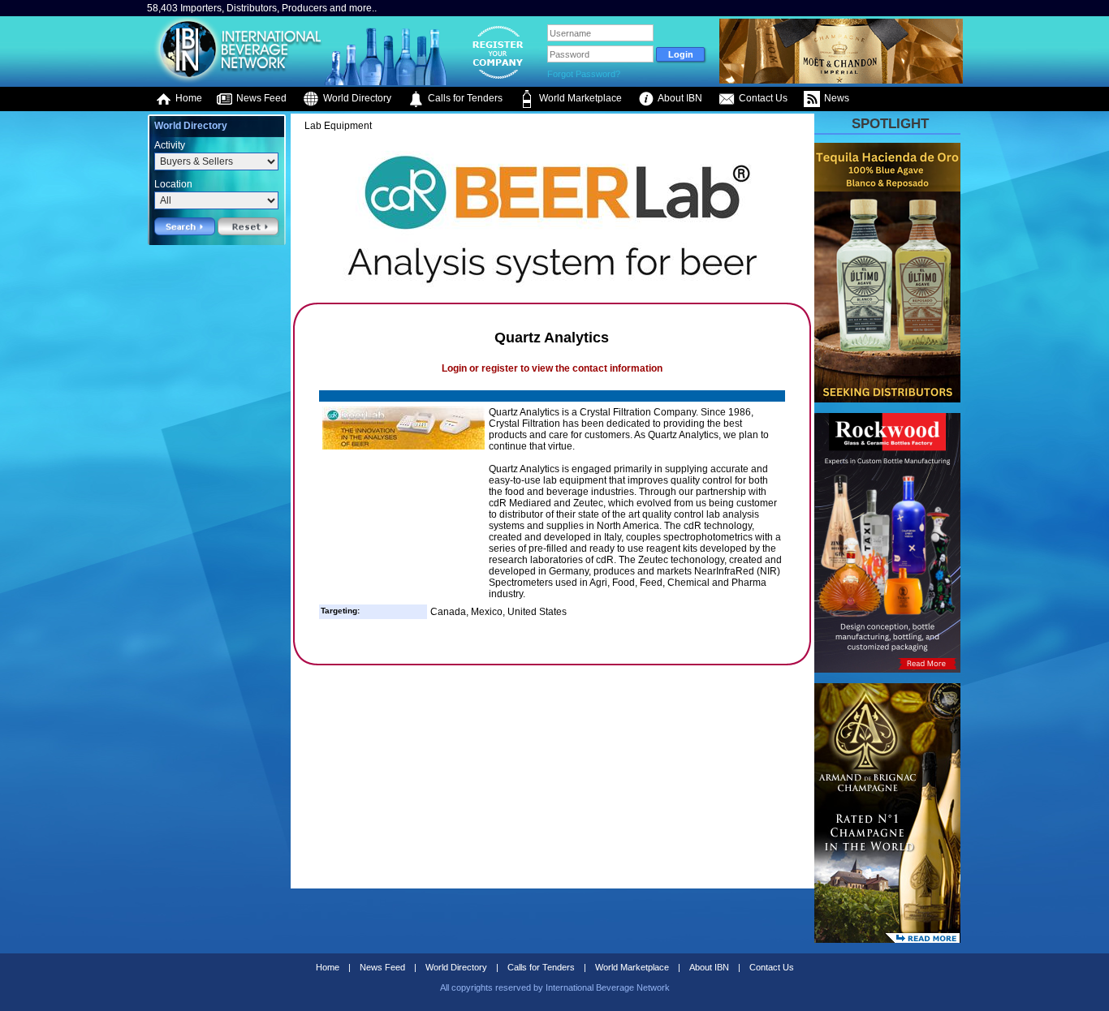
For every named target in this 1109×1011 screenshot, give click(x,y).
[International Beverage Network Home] (235, 81)
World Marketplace (579, 98)
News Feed (260, 98)
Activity (169, 145)
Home (187, 98)
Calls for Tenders (464, 98)
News (835, 98)
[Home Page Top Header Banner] (841, 80)
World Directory (356, 98)
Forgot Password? (583, 74)
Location (173, 184)
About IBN (679, 98)
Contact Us (762, 98)
